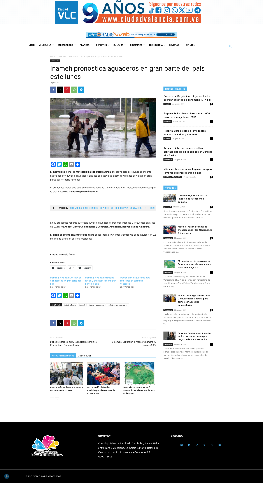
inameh (82, 305)
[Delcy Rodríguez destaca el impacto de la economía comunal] (66, 373)
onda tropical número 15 (117, 305)
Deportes (167, 121)
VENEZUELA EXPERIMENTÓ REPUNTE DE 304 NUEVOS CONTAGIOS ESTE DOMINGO (115, 208)
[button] (230, 46)
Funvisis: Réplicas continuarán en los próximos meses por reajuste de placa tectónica (194, 336)
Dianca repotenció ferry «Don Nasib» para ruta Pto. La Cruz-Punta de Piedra (73, 343)
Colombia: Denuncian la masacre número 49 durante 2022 (134, 343)
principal (167, 207)
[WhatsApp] (74, 90)
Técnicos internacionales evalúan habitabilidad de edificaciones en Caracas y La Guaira (187, 152)
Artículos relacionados (63, 355)
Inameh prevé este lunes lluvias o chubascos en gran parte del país (65, 280)
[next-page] (57, 399)
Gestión (167, 104)
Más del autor (84, 355)
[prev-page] (52, 399)
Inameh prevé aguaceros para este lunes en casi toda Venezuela (135, 280)
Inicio (52, 56)
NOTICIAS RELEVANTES (172, 177)
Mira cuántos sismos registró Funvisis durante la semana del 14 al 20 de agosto (139, 390)
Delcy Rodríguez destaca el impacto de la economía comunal (192, 198)
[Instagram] (182, 445)
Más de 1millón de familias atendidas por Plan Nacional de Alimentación (101, 390)
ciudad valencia (70, 305)
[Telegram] (81, 90)
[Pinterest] (67, 90)
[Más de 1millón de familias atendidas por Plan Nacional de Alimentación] (103, 373)
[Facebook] (53, 90)
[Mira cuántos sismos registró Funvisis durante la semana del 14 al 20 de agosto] (139, 373)
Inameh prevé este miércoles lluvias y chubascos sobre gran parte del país (100, 280)
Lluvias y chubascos (96, 305)
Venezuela (62, 56)
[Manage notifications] (6, 476)
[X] (60, 90)
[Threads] (220, 445)
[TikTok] (197, 445)
